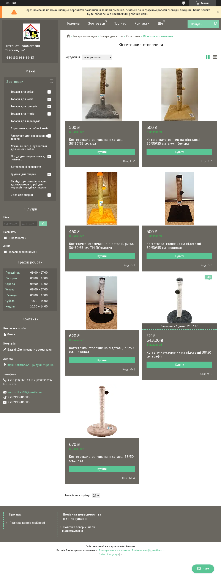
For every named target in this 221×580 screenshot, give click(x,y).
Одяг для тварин (22, 195)
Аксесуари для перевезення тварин (29, 137)
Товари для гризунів (24, 106)
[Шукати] (215, 24)
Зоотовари (96, 23)
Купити (102, 152)
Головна (73, 23)
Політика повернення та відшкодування (78, 529)
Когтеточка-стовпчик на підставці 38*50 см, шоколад (101, 350)
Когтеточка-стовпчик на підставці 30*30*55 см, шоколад (174, 246)
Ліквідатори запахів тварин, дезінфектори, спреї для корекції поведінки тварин (29, 184)
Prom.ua (130, 546)
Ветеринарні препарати (26, 167)
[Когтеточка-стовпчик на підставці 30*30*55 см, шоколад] (179, 199)
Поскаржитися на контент (114, 550)
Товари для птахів (23, 114)
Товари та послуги (85, 36)
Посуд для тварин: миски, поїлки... (28, 158)
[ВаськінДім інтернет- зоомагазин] (31, 32)
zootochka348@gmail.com (25, 392)
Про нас (120, 23)
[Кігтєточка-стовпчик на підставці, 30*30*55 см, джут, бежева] (179, 94)
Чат (206, 569)
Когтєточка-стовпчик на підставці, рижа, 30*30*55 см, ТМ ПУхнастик (101, 246)
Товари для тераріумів (25, 121)
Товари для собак (22, 92)
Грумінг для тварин (23, 174)
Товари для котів (111, 36)
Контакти (141, 23)
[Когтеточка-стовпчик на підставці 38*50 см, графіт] (179, 303)
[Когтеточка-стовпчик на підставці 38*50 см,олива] (102, 411)
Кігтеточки (133, 36)
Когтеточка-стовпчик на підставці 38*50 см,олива (101, 458)
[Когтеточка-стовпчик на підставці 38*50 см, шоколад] (102, 303)
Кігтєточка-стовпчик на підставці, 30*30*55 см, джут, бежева (173, 142)
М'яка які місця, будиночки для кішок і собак (29, 147)
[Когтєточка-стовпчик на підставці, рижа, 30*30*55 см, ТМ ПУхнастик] (102, 199)
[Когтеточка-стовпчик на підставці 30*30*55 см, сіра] (102, 94)
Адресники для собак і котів (29, 128)
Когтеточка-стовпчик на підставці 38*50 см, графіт (179, 354)
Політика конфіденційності (27, 523)
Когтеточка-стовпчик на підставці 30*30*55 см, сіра (96, 142)
